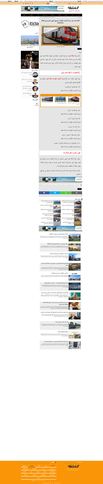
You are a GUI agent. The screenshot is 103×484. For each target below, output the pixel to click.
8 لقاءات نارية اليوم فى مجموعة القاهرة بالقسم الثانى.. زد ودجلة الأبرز (68, 223)
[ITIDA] (30, 23)
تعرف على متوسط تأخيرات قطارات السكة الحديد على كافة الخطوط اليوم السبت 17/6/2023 (73, 103)
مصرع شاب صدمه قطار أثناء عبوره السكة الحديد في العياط (68, 210)
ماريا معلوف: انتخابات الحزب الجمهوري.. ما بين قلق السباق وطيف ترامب (27, 88)
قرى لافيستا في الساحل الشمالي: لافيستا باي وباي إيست (81, 1)
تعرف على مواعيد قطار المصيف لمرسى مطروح (47, 102)
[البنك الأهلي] (60, 180)
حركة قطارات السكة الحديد (61, 185)
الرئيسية (78, 15)
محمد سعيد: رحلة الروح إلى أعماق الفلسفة (26, 73)
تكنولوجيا (31, 15)
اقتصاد (59, 15)
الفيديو (36, 33)
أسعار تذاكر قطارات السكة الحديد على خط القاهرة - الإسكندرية (47, 206)
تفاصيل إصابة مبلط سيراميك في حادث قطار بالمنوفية (68, 214)
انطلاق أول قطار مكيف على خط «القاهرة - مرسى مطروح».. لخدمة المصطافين (47, 214)
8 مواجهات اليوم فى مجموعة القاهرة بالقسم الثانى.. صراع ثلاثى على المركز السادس (60, 103)
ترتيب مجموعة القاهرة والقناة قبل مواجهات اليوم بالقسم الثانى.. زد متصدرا (47, 218)
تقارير (66, 15)
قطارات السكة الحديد (70, 72)
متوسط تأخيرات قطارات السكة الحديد (55, 79)
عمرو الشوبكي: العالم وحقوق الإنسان (27, 94)
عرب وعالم (45, 15)
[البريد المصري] (30, 60)
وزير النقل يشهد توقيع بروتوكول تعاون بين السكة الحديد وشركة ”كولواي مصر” (68, 218)
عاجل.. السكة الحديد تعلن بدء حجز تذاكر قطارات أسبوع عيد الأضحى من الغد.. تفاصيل (47, 223)
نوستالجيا (52, 15)
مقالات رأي (35, 70)
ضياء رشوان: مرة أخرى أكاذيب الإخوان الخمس (26, 80)
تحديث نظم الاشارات (78, 186)
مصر (72, 15)
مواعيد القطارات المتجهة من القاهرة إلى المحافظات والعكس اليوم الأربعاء (47, 210)
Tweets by (37, 105)
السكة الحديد (71, 56)
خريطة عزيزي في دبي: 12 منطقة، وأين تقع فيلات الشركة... (51, 1)
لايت (38, 15)
